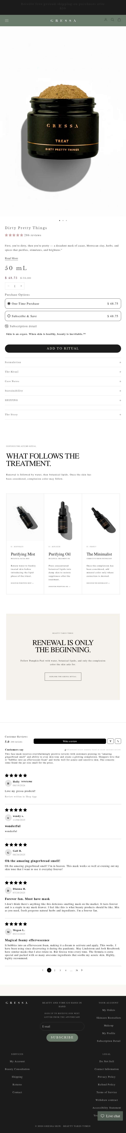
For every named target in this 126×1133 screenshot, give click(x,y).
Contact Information (107, 1069)
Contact (17, 1092)
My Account (17, 1061)
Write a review (70, 741)
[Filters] (110, 741)
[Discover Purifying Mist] (25, 517)
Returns (17, 1084)
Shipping (17, 1076)
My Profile (108, 1033)
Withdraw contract (107, 1099)
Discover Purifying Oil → (59, 586)
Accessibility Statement (107, 1107)
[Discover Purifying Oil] (63, 517)
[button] (14, 235)
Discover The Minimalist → (98, 583)
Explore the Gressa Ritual (63, 677)
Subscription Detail (109, 1040)
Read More (11, 258)
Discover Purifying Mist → (22, 583)
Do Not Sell (106, 1061)
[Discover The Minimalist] (101, 517)
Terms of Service (106, 1092)
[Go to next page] (82, 970)
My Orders (108, 1010)
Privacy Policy (107, 1076)
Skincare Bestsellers (108, 1017)
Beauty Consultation (17, 1069)
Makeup (109, 1025)
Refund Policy (106, 1084)
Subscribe (62, 1037)
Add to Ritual (63, 348)
